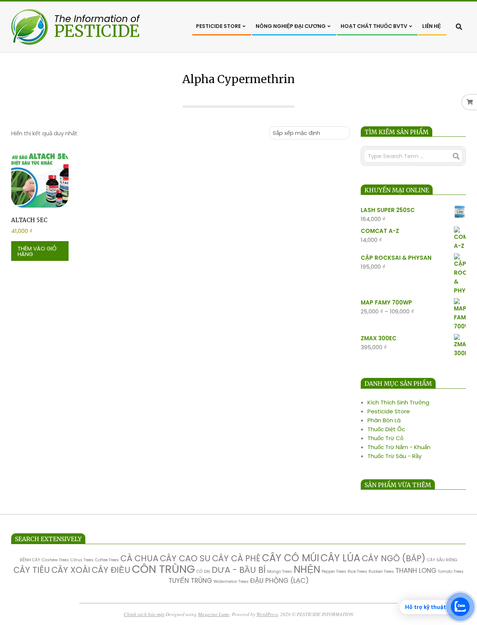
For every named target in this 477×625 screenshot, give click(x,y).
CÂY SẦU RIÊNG (442, 560)
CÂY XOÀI (70, 570)
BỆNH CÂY (30, 560)
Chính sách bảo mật (144, 614)
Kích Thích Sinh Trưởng (398, 402)
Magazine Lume (214, 614)
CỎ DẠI (203, 571)
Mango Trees (279, 571)
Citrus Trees (82, 560)
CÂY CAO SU (185, 558)
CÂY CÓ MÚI (290, 558)
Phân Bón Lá (384, 420)
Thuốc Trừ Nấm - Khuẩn (398, 447)
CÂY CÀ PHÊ (236, 558)
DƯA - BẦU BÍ (239, 570)
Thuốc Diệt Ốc (386, 429)
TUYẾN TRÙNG (190, 580)
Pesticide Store (388, 411)
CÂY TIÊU (31, 570)
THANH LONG (415, 570)
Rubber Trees (381, 571)
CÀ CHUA (139, 558)
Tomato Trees (451, 571)
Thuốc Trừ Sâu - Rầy (394, 456)
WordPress (267, 614)
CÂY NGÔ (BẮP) (394, 558)
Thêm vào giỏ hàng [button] (37, 251)
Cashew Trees (55, 560)
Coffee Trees (107, 560)
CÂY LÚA (340, 558)
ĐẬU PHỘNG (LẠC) (279, 580)
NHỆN (307, 569)
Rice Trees (357, 571)
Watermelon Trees (231, 581)
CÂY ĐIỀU (111, 570)
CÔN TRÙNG (163, 569)
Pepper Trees (334, 571)
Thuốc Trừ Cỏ (385, 438)
